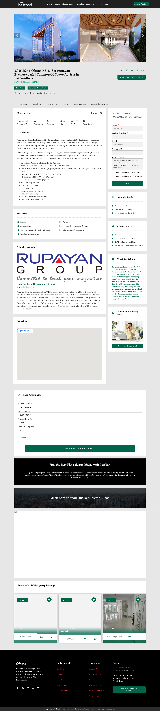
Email (114, 141)
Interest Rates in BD (98, 691)
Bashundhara (62, 691)
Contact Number (119, 133)
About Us (90, 4)
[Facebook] (122, 70)
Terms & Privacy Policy (86, 709)
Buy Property (53, 4)
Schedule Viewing (99, 104)
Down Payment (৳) (26, 411)
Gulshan (60, 669)
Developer (37, 104)
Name (114, 125)
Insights (80, 4)
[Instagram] (128, 70)
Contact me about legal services (128, 176)
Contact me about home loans (127, 172)
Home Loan (53, 104)
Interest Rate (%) (25, 419)
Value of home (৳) (25, 404)
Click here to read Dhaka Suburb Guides (80, 498)
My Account (103, 4)
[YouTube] (143, 70)
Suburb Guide (79, 104)
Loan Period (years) (26, 427)
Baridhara (60, 680)
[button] (17, 35)
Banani (59, 674)
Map (66, 104)
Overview (22, 104)
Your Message (118, 157)
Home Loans (68, 4)
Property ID (117, 149)
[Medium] (133, 70)
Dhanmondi (61, 685)
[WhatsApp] (138, 70)
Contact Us (94, 696)
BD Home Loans (96, 685)
